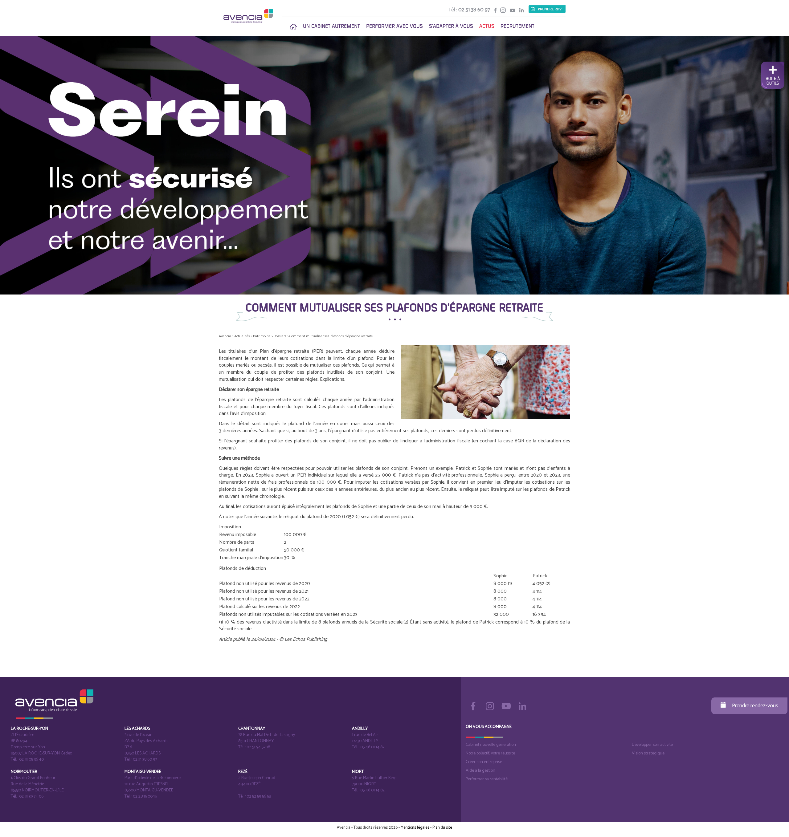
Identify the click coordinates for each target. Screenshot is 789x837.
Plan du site (442, 827)
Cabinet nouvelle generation (491, 744)
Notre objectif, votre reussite (490, 753)
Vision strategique (648, 753)
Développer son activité (652, 744)
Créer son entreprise (484, 762)
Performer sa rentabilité (487, 779)
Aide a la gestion (480, 770)
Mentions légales (415, 827)
